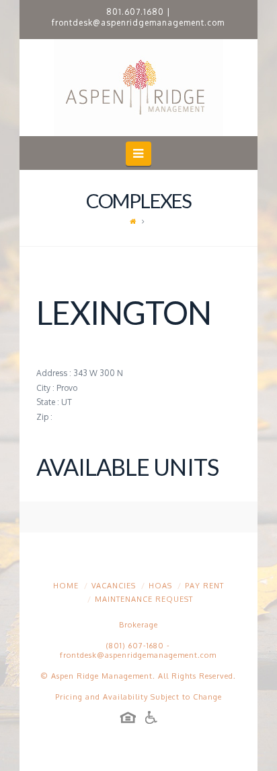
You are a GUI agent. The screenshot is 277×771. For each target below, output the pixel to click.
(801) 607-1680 (135, 645)
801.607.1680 (135, 12)
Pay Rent (204, 585)
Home (66, 585)
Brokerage (138, 624)
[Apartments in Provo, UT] (138, 87)
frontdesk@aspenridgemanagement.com (138, 23)
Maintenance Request (144, 599)
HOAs (160, 585)
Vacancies (113, 585)
